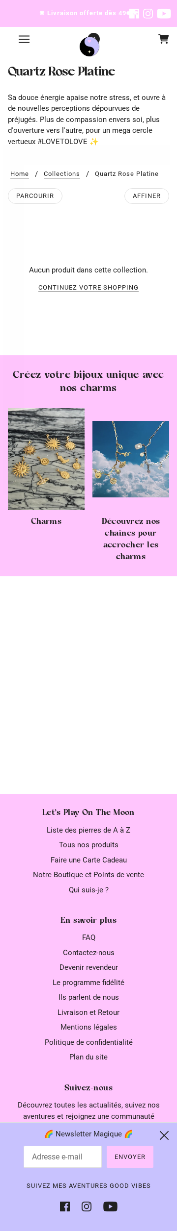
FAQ (88, 937)
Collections (62, 174)
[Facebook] (68, 1206)
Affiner (147, 195)
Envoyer (130, 1156)
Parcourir (35, 195)
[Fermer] (164, 1135)
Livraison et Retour (88, 1012)
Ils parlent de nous (89, 997)
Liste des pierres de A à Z (88, 830)
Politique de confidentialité (89, 1042)
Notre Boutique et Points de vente (88, 874)
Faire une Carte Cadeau (89, 860)
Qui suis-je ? (89, 890)
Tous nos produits (88, 844)
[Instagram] (86, 1206)
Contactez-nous (89, 952)
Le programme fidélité (88, 982)
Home (19, 174)
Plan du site (88, 1057)
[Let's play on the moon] (89, 46)
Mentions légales (88, 1027)
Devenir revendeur (88, 967)
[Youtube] (107, 1206)
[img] (134, 13)
